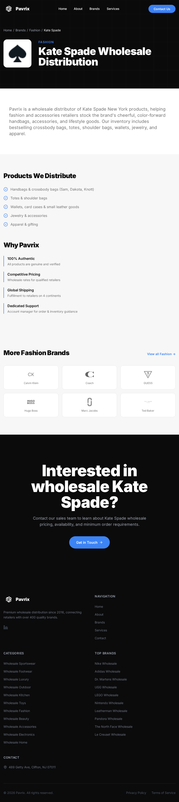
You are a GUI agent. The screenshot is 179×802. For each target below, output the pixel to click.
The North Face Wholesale (114, 726)
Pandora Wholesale (108, 719)
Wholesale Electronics (18, 734)
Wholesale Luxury (16, 679)
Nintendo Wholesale (109, 703)
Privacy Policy (136, 793)
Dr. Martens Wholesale (111, 679)
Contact (100, 638)
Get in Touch (87, 542)
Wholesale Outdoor (17, 687)
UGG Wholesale (106, 687)
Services (113, 9)
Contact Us (162, 9)
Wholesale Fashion (16, 711)
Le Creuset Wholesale (110, 734)
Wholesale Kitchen (16, 695)
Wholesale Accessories (19, 726)
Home (63, 9)
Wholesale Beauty (16, 719)
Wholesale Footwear (17, 671)
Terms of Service (163, 793)
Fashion (34, 30)
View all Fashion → (161, 354)
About (78, 9)
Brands (95, 9)
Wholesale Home (15, 742)
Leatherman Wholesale (111, 711)
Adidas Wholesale (107, 671)
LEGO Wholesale (106, 695)
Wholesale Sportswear (19, 663)
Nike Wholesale (106, 663)
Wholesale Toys (14, 703)
